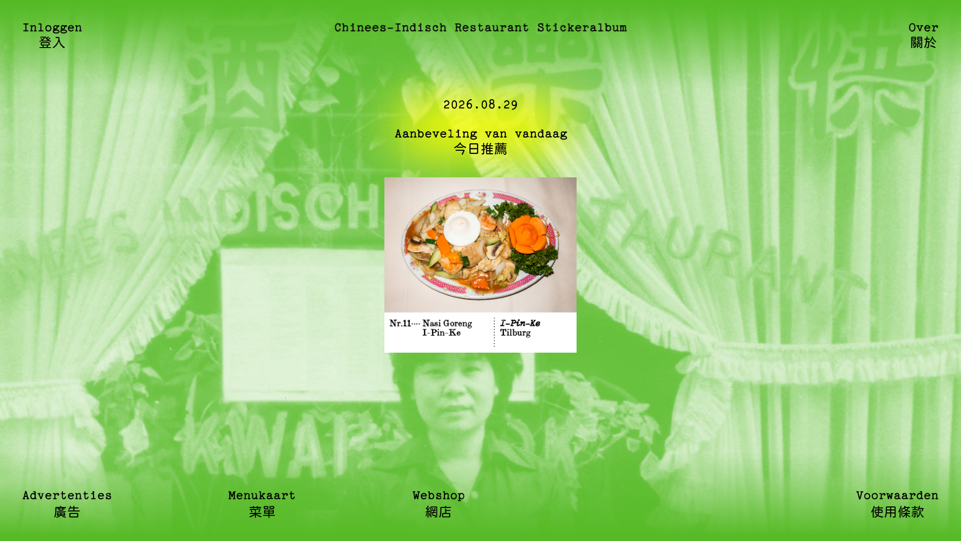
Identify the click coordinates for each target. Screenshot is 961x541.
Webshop (438, 504)
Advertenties (67, 504)
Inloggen (52, 36)
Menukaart (262, 504)
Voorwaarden (897, 504)
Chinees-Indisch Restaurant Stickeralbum (480, 28)
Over (924, 36)
